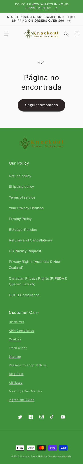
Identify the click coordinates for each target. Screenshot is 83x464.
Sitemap (15, 356)
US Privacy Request (25, 251)
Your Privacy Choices (26, 208)
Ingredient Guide (22, 400)
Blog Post (16, 373)
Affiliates (16, 382)
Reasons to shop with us (27, 365)
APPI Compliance (21, 330)
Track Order (18, 348)
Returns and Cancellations (30, 240)
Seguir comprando (41, 105)
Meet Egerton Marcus (25, 391)
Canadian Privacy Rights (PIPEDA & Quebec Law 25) (38, 281)
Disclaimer (16, 322)
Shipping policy (21, 186)
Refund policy (20, 176)
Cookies (15, 339)
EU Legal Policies (23, 229)
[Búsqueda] (66, 33)
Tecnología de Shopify (59, 456)
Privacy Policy (20, 219)
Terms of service (22, 197)
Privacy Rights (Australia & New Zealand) (34, 264)
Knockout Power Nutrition (33, 456)
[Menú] (6, 33)
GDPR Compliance (24, 295)
